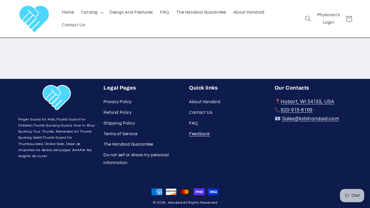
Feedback (199, 134)
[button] (91, 12)
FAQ (193, 123)
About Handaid (204, 102)
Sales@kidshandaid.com (310, 118)
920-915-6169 (296, 110)
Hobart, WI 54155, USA (307, 101)
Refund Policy (117, 112)
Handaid (175, 202)
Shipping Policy (119, 123)
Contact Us (200, 112)
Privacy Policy (117, 102)
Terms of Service (120, 134)
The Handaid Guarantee (128, 144)
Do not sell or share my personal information (136, 159)
